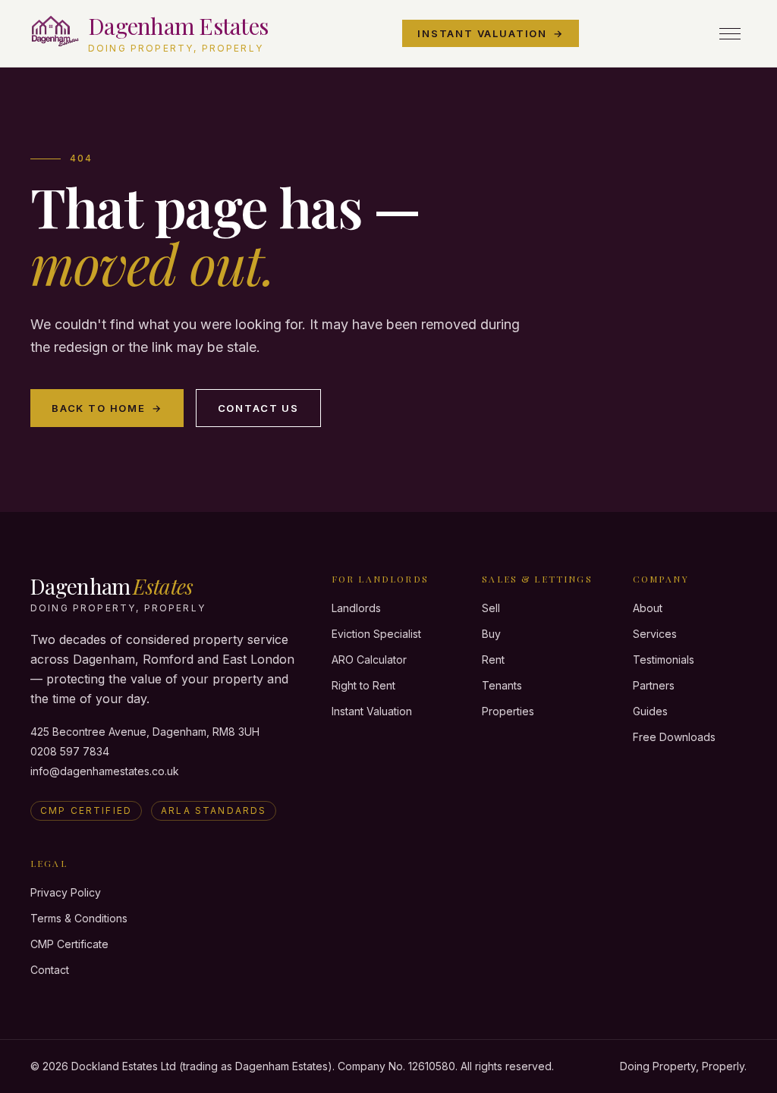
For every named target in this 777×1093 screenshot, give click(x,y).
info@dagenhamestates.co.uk (104, 771)
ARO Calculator (369, 659)
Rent (493, 659)
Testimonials (663, 659)
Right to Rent (363, 685)
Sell (491, 607)
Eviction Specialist (376, 633)
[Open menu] (730, 34)
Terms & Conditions (78, 918)
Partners (654, 685)
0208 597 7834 (69, 751)
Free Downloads (674, 736)
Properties (508, 711)
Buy (491, 633)
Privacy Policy (65, 892)
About (647, 607)
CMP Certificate (69, 944)
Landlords (356, 607)
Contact (49, 969)
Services (655, 633)
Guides (650, 711)
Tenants (502, 685)
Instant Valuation (490, 33)
